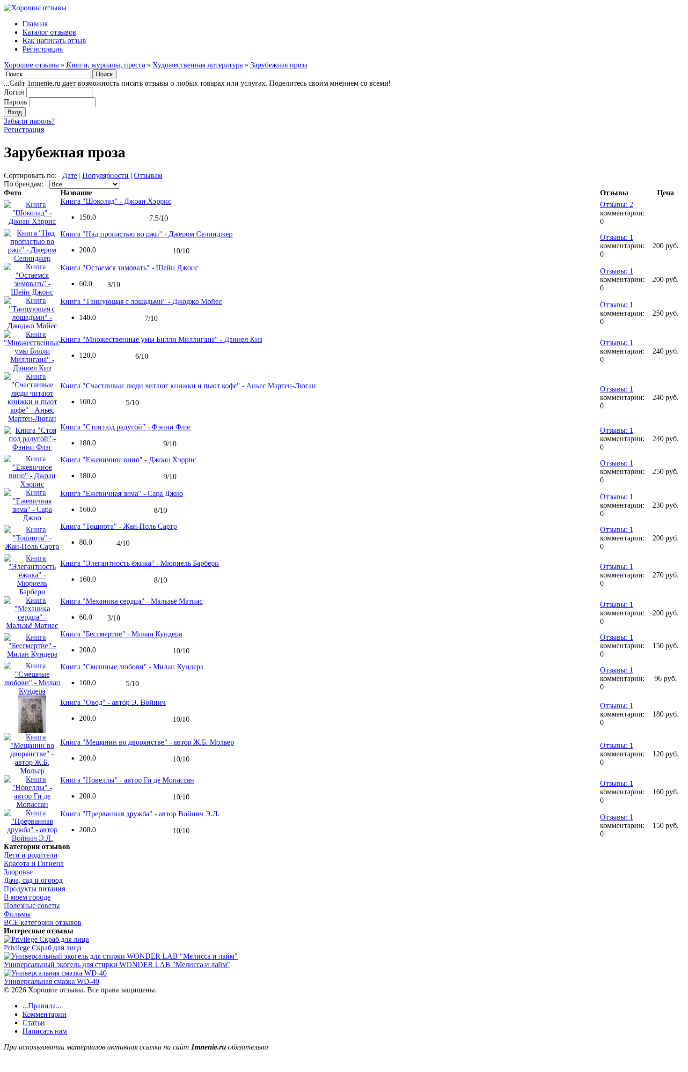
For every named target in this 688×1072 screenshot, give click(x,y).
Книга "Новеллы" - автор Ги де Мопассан (127, 780)
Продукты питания (34, 889)
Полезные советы (32, 905)
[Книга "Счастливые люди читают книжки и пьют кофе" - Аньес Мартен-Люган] (32, 418)
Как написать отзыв (54, 40)
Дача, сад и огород (33, 880)
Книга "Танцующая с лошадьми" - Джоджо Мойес (141, 301)
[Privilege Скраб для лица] (46, 939)
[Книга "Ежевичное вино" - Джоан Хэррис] (32, 484)
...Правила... (41, 1006)
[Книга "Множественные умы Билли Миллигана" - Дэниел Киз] (32, 368)
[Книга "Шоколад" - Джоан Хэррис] (32, 221)
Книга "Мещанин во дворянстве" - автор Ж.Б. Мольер (147, 742)
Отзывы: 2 (616, 204)
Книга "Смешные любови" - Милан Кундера (132, 667)
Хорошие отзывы (31, 65)
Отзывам (148, 175)
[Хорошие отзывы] (35, 8)
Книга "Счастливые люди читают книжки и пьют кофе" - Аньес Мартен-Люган (188, 386)
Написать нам (44, 1031)
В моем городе (27, 897)
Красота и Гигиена (34, 863)
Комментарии (44, 1014)
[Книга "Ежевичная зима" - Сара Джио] (32, 518)
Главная (35, 24)
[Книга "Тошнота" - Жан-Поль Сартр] (32, 546)
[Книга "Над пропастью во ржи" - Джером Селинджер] (32, 258)
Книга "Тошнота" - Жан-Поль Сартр (118, 526)
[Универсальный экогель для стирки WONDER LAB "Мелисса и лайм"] (121, 956)
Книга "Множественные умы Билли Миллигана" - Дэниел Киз (161, 339)
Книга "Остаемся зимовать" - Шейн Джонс (129, 268)
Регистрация (42, 49)
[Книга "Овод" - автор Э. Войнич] (32, 730)
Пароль (15, 102)
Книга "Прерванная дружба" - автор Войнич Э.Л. (140, 814)
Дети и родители (31, 855)
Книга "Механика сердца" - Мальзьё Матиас (131, 601)
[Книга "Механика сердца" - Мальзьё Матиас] (32, 625)
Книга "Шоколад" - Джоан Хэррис (115, 201)
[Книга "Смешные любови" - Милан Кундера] (32, 691)
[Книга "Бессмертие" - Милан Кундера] (32, 654)
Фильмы (17, 914)
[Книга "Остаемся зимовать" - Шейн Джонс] (32, 292)
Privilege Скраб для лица (42, 948)
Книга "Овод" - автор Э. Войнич (113, 702)
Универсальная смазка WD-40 (51, 981)
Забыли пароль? (29, 121)
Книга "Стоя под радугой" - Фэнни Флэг (125, 427)
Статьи (33, 1023)
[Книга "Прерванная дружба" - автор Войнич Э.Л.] (32, 838)
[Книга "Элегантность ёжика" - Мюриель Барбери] (32, 592)
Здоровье (18, 872)
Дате (69, 175)
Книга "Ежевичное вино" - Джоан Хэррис (128, 460)
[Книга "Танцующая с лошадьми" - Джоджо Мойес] (32, 326)
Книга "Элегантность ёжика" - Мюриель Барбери (139, 563)
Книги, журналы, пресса (105, 65)
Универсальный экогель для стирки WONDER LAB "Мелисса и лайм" (117, 964)
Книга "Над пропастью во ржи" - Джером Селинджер (146, 234)
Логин (14, 92)
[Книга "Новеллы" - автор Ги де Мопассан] (32, 804)
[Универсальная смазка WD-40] (55, 973)
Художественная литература (198, 65)
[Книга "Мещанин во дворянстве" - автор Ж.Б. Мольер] (32, 771)
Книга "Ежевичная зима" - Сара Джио (121, 493)
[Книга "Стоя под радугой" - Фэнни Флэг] (32, 447)
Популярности (105, 175)
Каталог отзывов (49, 32)
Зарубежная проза (278, 65)
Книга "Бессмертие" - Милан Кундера (121, 634)
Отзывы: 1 (616, 237)
